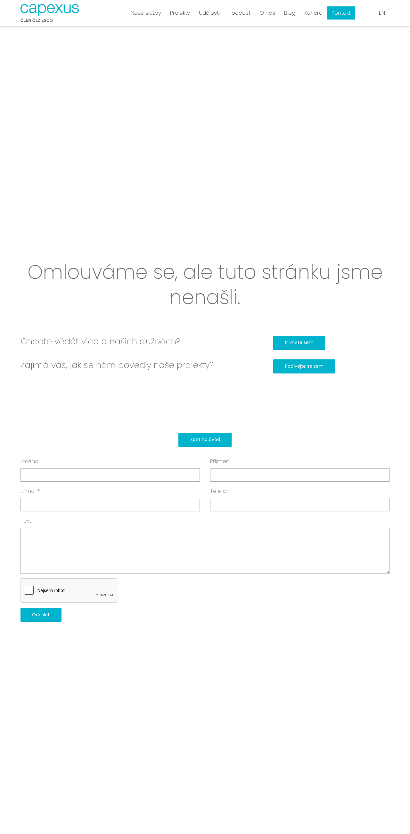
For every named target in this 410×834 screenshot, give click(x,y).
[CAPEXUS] (49, 13)
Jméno (29, 461)
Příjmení (220, 461)
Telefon (220, 491)
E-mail (30, 491)
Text (25, 521)
